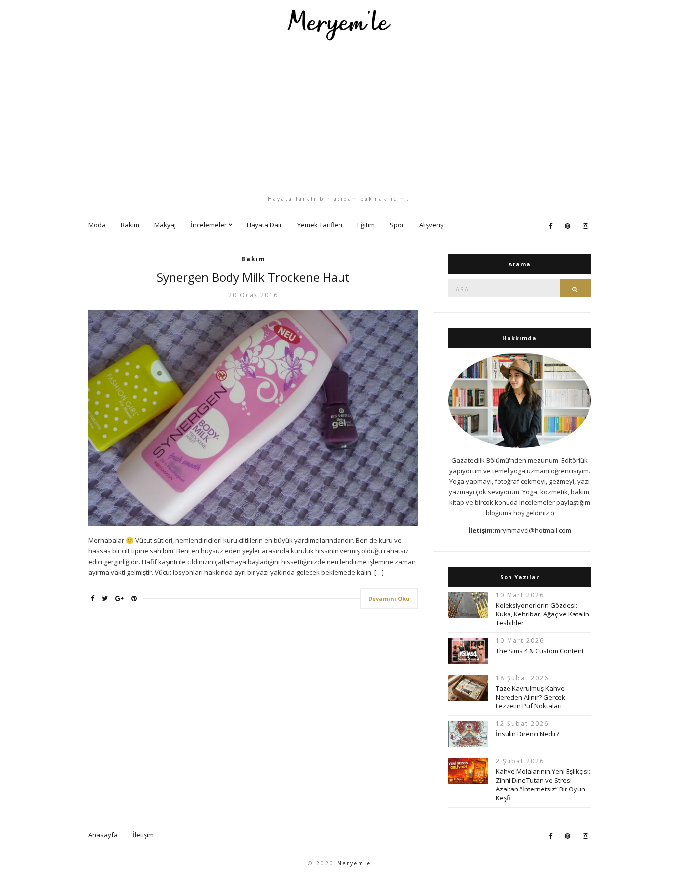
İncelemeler (209, 224)
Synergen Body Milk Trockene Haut (253, 277)
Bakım (130, 224)
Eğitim (366, 224)
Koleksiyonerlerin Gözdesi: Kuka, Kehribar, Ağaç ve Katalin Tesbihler (542, 614)
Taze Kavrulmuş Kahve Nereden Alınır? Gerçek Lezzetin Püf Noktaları (530, 697)
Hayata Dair (264, 224)
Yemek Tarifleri (319, 224)
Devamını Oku (389, 598)
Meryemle (354, 863)
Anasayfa (103, 834)
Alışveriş (431, 224)
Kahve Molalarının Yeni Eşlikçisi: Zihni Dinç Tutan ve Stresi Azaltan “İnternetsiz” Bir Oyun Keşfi (543, 784)
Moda (97, 224)
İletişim (143, 834)
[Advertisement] (339, 117)
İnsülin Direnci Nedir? (527, 733)
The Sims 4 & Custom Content (540, 650)
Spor (397, 224)
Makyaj (165, 224)
